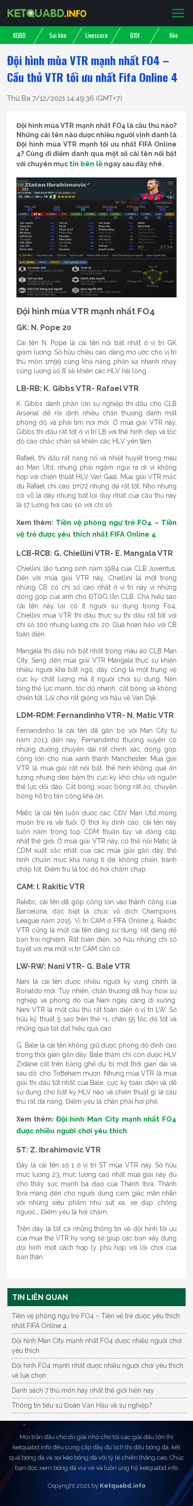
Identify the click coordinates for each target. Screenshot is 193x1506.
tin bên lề (86, 164)
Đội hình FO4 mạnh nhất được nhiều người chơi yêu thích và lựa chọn (97, 1370)
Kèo (174, 35)
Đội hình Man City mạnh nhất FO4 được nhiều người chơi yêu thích (97, 1345)
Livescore (96, 35)
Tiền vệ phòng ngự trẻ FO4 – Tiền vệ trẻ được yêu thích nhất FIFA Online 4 (96, 1320)
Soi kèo (58, 35)
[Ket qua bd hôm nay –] (47, 13)
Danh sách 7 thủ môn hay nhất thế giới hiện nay (83, 1390)
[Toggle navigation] (178, 13)
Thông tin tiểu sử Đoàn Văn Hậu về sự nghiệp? (82, 1405)
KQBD (19, 35)
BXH (135, 35)
